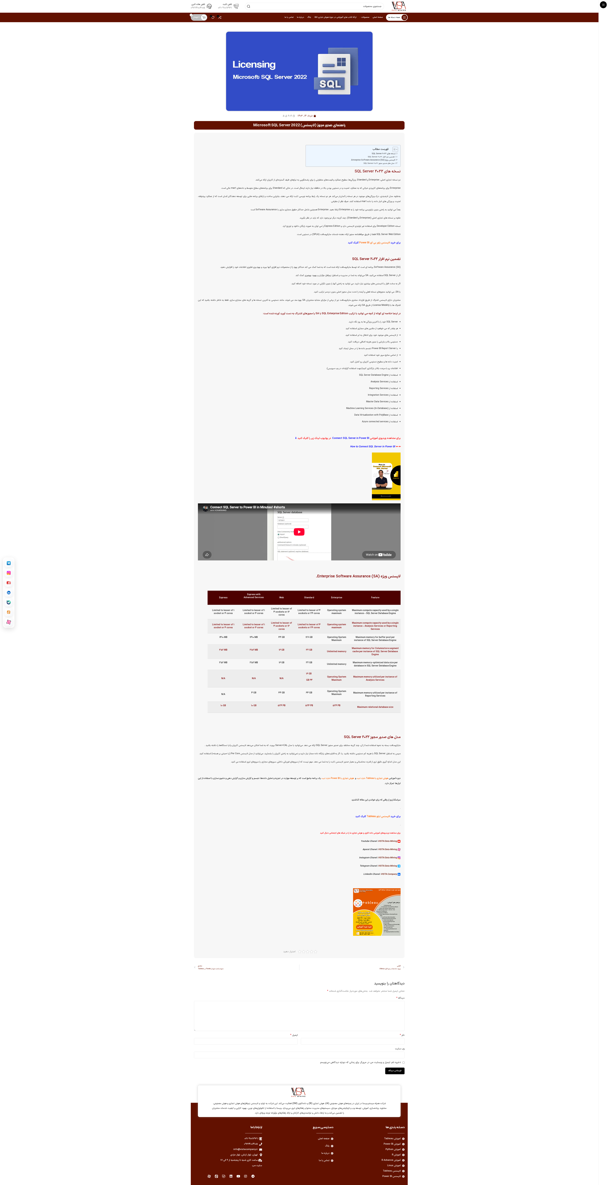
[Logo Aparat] (209, 1176)
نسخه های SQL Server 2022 (384, 153)
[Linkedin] (231, 1176)
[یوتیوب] (9, 583)
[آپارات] (9, 622)
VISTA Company (389, 874)
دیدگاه (400, 998)
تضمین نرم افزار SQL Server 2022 (381, 157)
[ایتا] (9, 612)
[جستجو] (248, 6)
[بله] (9, 602)
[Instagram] (245, 1176)
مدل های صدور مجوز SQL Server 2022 (379, 163)
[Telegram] (253, 1176)
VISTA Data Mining (387, 841)
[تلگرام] (9, 563)
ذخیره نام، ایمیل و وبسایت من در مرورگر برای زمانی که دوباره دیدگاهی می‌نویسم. (360, 1062)
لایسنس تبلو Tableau (378, 816)
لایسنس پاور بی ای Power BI (374, 243)
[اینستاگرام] (9, 573)
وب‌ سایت (400, 1049)
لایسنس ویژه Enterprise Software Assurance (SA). (373, 159)
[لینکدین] (9, 592)
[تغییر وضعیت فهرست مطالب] (393, 149)
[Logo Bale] (224, 1176)
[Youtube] (238, 1176)
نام (402, 1035)
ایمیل (294, 1035)
